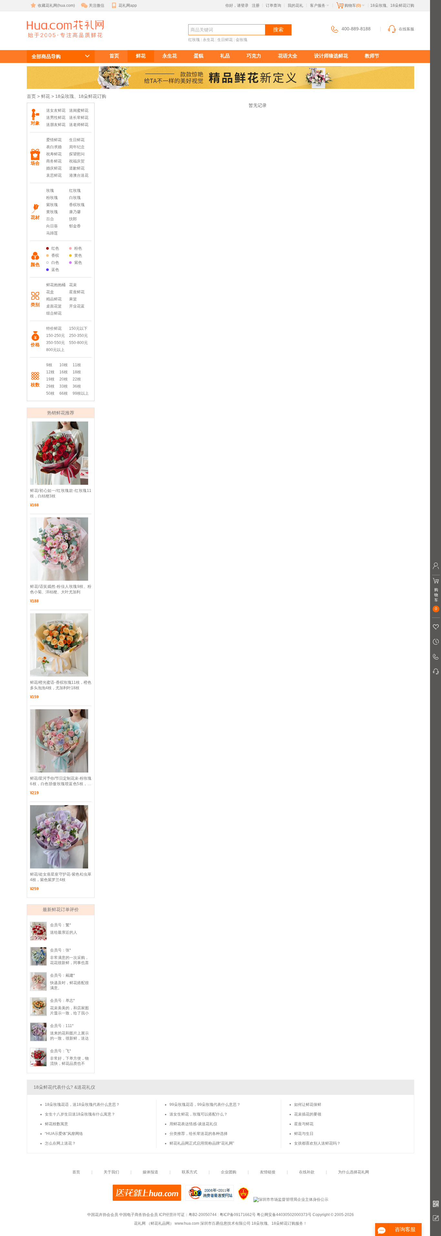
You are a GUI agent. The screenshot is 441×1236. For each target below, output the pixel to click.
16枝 (63, 372)
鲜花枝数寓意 (56, 1124)
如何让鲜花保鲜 (307, 1104)
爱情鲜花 (54, 140)
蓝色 (55, 269)
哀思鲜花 (54, 175)
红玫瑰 (194, 39)
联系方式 (189, 1172)
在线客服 (406, 29)
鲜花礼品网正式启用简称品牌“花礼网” (201, 1143)
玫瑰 (50, 190)
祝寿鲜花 (54, 154)
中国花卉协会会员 (102, 1214)
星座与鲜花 (303, 1124)
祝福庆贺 (77, 161)
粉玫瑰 (52, 197)
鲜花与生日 (303, 1133)
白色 (55, 262)
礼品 (225, 55)
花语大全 (287, 55)
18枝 (77, 372)
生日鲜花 (225, 39)
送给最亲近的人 (63, 932)
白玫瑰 (75, 197)
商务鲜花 (54, 161)
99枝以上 (81, 393)
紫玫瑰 (52, 205)
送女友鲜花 (56, 110)
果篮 (73, 299)
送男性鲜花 (56, 117)
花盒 (50, 292)
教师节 (372, 55)
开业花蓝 (77, 306)
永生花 (208, 39)
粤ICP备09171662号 (238, 1214)
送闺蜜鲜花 (78, 110)
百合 (50, 219)
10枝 (63, 365)
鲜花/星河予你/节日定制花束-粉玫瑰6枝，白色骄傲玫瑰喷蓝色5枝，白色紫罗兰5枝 (60, 781)
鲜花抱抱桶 (56, 285)
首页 (114, 55)
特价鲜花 (54, 328)
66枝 (63, 393)
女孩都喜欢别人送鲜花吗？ (317, 1143)
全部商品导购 (46, 56)
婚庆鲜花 (54, 168)
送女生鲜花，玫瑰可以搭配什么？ (198, 1114)
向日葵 (52, 226)
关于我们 (111, 1172)
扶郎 (73, 219)
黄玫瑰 (52, 212)
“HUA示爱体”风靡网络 (64, 1133)
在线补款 (306, 1172)
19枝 (50, 379)
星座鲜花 (77, 292)
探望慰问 (77, 154)
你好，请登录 (237, 5)
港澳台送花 (78, 175)
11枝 (77, 365)
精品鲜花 (54, 299)
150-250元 (55, 335)
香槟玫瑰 (77, 205)
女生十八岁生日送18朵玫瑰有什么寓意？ (80, 1114)
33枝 (63, 386)
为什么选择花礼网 (353, 1172)
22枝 (77, 379)
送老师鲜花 (78, 124)
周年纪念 (77, 147)
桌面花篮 (54, 306)
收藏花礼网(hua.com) (56, 5)
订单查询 (273, 5)
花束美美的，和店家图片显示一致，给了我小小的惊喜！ (69, 1013)
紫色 (78, 262)
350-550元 (55, 342)
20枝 (63, 379)
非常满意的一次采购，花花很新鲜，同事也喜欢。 (69, 962)
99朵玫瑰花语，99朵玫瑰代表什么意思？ (205, 1104)
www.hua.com (187, 1223)
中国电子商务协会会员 (138, 1214)
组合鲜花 (54, 313)
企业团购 (228, 1172)
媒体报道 (150, 1172)
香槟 (55, 255)
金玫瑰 (241, 39)
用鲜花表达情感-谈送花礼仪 (193, 1124)
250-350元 (78, 335)
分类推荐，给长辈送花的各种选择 (198, 1133)
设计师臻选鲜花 (331, 55)
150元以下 (78, 328)
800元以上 (55, 350)
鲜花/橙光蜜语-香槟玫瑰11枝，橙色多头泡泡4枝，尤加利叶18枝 (60, 685)
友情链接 (267, 1172)
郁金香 (75, 226)
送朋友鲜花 (56, 124)
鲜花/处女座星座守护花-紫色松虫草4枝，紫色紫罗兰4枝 (60, 877)
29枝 (50, 386)
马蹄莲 (52, 233)
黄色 (78, 255)
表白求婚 (54, 147)
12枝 (50, 372)
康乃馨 (75, 212)
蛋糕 (198, 55)
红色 (55, 248)
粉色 (78, 248)
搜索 (278, 29)
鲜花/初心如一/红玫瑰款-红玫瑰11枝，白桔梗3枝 (60, 493)
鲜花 (141, 55)
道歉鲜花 (77, 168)
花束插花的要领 (307, 1114)
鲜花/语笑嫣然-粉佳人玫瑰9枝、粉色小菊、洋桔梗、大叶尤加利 (60, 589)
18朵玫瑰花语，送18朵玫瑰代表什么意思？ (82, 1104)
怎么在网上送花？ (60, 1143)
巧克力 (254, 55)
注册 (256, 5)
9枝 (49, 365)
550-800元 (78, 342)
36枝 (77, 386)
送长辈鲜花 (78, 117)
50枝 (50, 393)
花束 (73, 285)
